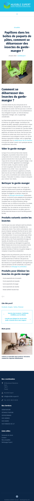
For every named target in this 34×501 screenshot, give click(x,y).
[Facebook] (17, 496)
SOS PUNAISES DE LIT (8, 424)
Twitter (15, 307)
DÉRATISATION (6, 409)
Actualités (17, 27)
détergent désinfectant (16, 195)
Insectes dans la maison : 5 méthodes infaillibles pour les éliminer (18, 314)
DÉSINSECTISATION (7, 412)
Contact (4, 437)
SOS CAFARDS (6, 418)
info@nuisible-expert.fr (11, 396)
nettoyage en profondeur (19, 266)
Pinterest (20, 307)
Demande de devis (7, 435)
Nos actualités (6, 440)
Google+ (10, 307)
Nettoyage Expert (7, 442)
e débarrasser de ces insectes (23, 140)
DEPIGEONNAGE (6, 415)
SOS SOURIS (5, 421)
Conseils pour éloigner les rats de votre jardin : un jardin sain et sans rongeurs (16, 319)
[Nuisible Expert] (17, 5)
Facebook (4, 307)
